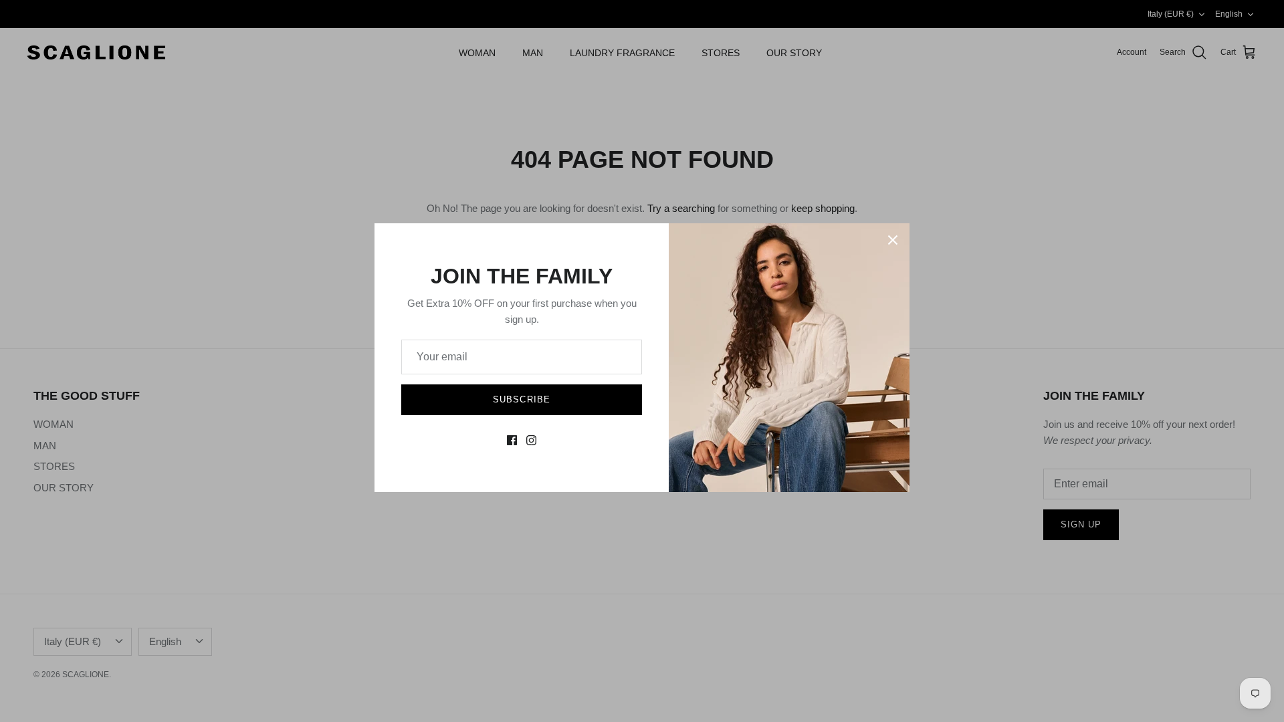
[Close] (892, 240)
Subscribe (521, 399)
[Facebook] (512, 440)
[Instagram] (531, 440)
